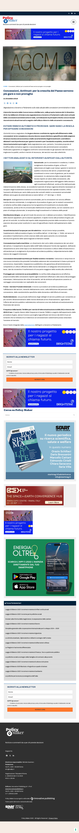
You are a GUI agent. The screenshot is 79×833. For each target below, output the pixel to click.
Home (5, 86)
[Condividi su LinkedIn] (10, 103)
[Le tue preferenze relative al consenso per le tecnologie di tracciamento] (75, 829)
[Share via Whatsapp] (13, 103)
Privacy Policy (53, 818)
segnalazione (29, 325)
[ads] (39, 39)
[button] (73, 22)
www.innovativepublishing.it (14, 789)
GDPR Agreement (12, 371)
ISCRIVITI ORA (39, 379)
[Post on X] (4, 103)
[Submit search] (74, 415)
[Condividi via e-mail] (16, 103)
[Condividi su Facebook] (7, 103)
